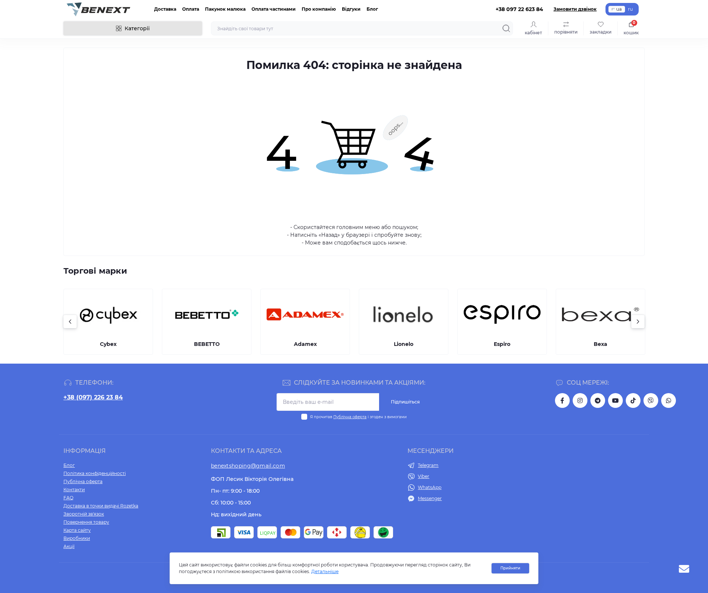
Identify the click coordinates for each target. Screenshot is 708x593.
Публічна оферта (350, 417)
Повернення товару (86, 522)
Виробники (76, 538)
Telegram (428, 465)
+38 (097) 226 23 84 (93, 397)
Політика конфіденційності (94, 473)
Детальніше (325, 571)
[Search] (506, 28)
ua (619, 9)
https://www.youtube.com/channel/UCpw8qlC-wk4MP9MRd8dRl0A (615, 400)
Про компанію (319, 9)
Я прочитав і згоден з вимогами (358, 417)
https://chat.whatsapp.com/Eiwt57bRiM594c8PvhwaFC (668, 400)
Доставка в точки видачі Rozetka (100, 506)
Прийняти (510, 568)
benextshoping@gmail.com (248, 465)
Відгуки (351, 9)
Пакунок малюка (225, 9)
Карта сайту (77, 530)
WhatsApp (429, 487)
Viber (423, 476)
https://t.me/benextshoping (597, 400)
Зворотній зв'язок (83, 514)
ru (630, 9)
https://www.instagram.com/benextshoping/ (580, 400)
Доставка (165, 9)
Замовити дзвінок (575, 9)
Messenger (430, 498)
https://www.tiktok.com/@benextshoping (633, 400)
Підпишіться (405, 402)
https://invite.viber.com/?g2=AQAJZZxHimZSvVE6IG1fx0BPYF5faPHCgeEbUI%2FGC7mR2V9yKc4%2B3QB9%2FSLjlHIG (650, 400)
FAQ (68, 497)
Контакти (74, 489)
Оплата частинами (273, 9)
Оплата (190, 9)
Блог (372, 9)
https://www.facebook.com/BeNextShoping (562, 400)
